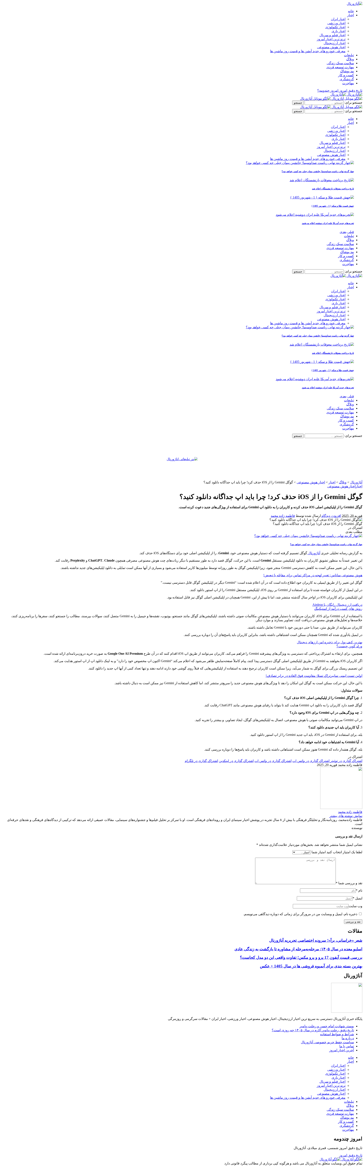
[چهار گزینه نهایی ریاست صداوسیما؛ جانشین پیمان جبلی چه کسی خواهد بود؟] (300, 163)
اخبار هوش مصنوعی (341, 486)
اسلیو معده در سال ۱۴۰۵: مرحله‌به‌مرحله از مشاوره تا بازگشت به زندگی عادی (298, 949)
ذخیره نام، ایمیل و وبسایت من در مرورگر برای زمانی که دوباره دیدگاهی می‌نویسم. (300, 914)
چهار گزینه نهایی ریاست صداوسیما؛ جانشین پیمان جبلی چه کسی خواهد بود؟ (318, 171)
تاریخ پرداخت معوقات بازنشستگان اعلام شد (333, 188)
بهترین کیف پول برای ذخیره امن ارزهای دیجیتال (329, 642)
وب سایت (355, 906)
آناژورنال (313, 553)
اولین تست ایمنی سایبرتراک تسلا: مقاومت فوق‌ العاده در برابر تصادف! (314, 675)
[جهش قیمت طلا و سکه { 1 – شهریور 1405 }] (322, 197)
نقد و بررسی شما (349, 883)
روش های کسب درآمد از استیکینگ (338, 608)
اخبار (359, 486)
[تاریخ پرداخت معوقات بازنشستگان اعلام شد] (322, 180)
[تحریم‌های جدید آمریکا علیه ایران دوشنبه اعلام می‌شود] (315, 214)
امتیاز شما (319, 852)
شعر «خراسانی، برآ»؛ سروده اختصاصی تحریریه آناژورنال (315, 940)
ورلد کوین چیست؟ (349, 646)
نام (359, 890)
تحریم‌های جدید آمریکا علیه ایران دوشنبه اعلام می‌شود (328, 223)
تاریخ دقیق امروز (350, 1155)
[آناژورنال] (346, 94)
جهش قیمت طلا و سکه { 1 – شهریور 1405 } (333, 206)
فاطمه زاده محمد (283, 516)
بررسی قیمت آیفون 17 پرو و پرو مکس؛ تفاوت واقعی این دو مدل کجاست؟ (301, 957)
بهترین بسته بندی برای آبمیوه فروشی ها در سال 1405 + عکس (311, 966)
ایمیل (357, 898)
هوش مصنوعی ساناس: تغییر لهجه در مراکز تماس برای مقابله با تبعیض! (312, 575)
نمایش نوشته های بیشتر (345, 816)
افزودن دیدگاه (331, 516)
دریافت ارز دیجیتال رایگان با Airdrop (337, 604)
